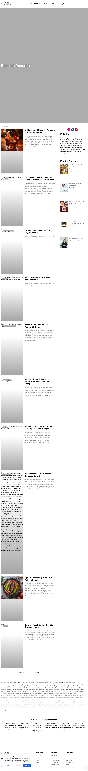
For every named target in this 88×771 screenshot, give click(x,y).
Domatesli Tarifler (69, 145)
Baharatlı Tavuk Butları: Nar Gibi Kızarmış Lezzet (39, 625)
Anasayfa (3, 126)
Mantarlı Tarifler (64, 140)
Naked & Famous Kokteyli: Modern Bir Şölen (36, 325)
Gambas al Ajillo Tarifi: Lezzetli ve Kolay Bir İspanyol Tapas (38, 427)
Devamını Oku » (27, 149)
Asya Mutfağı (63, 147)
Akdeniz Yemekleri (64, 143)
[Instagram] (68, 129)
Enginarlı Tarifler (78, 145)
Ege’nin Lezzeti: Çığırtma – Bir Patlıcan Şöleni (38, 578)
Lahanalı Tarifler (74, 143)
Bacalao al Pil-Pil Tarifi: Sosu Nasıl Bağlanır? (37, 278)
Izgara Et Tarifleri (71, 147)
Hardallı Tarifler (78, 141)
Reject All (18, 765)
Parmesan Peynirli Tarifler (74, 140)
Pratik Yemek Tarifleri (69, 141)
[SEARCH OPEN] (86, 4)
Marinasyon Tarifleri (65, 153)
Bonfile (77, 147)
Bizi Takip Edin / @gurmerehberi (44, 719)
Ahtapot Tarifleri (77, 151)
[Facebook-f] (72, 129)
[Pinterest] (76, 129)
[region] (18, 761)
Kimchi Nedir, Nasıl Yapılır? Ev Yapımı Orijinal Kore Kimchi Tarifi (39, 178)
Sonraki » (37, 672)
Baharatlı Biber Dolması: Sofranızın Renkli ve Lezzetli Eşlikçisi (37, 381)
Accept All (27, 765)
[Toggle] (4, 710)
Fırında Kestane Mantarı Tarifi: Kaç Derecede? (38, 231)
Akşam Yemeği (72, 138)
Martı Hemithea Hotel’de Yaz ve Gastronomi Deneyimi (76, 167)
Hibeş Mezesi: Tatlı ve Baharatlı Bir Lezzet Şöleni (38, 474)
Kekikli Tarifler (79, 138)
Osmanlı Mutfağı (77, 149)
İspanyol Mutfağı (64, 138)
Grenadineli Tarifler (68, 151)
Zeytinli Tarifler (68, 149)
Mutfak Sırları (73, 153)
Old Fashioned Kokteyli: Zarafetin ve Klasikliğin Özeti (39, 131)
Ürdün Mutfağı (80, 153)
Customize (9, 765)
